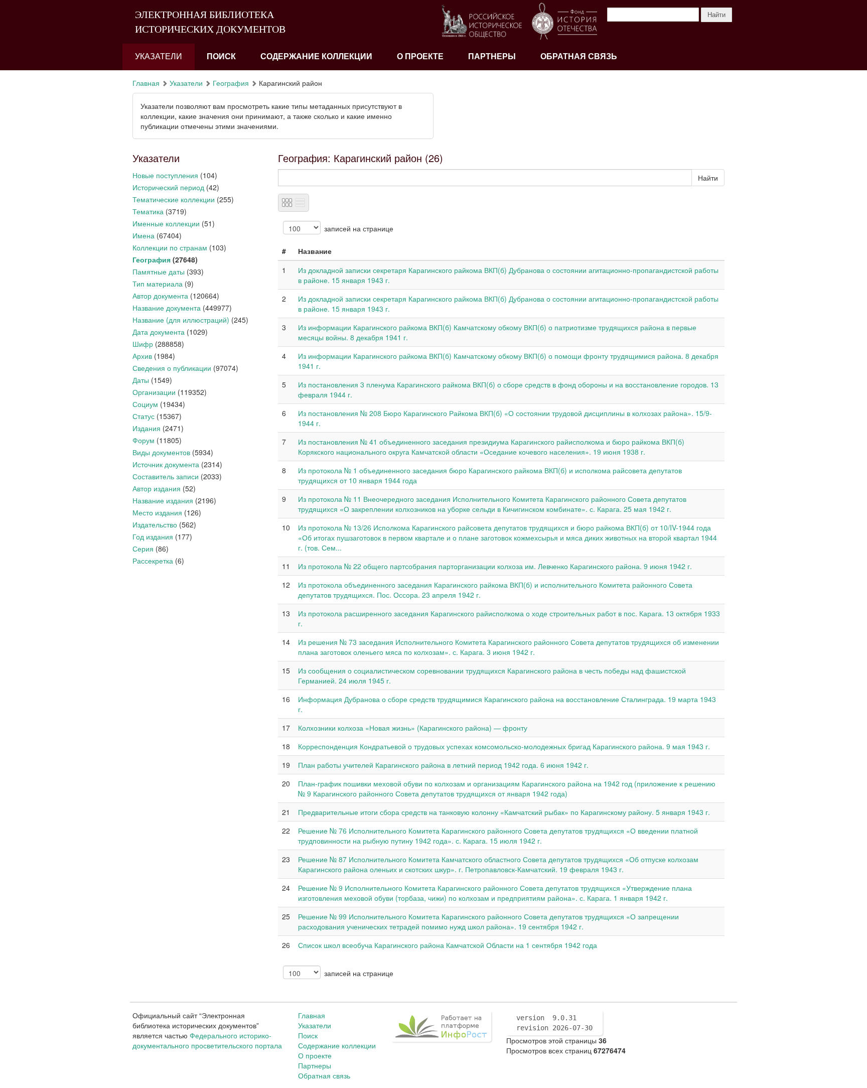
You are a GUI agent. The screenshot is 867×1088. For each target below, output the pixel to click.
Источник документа (165, 464)
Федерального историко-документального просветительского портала (207, 1040)
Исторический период (168, 187)
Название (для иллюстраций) (180, 320)
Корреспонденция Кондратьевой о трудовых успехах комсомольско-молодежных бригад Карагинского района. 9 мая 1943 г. (504, 746)
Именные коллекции (166, 223)
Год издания (152, 536)
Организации (154, 392)
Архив (142, 356)
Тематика (148, 211)
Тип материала (157, 284)
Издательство (154, 524)
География (231, 83)
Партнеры (492, 56)
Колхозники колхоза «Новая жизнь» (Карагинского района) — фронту (412, 728)
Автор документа (160, 296)
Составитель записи (165, 476)
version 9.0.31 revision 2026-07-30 (554, 1023)
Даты (140, 380)
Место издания (157, 512)
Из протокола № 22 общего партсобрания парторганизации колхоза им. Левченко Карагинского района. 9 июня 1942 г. (495, 566)
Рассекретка (152, 561)
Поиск (221, 56)
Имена (143, 235)
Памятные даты (158, 271)
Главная (146, 83)
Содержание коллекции (316, 56)
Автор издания (156, 488)
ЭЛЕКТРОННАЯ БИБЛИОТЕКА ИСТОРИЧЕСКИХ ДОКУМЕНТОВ (210, 22)
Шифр (142, 344)
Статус (143, 416)
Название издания (162, 500)
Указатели (158, 56)
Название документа (166, 308)
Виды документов (161, 452)
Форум (143, 440)
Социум (145, 404)
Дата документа (158, 332)
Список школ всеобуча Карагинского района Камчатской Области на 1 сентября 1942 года (447, 945)
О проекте (420, 56)
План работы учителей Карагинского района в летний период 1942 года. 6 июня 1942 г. (443, 765)
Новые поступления (165, 175)
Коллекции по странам (169, 247)
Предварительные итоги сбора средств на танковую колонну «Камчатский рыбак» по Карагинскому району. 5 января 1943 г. (504, 812)
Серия (143, 548)
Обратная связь (578, 56)
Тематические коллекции (173, 199)
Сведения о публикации (171, 368)
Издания (146, 428)
